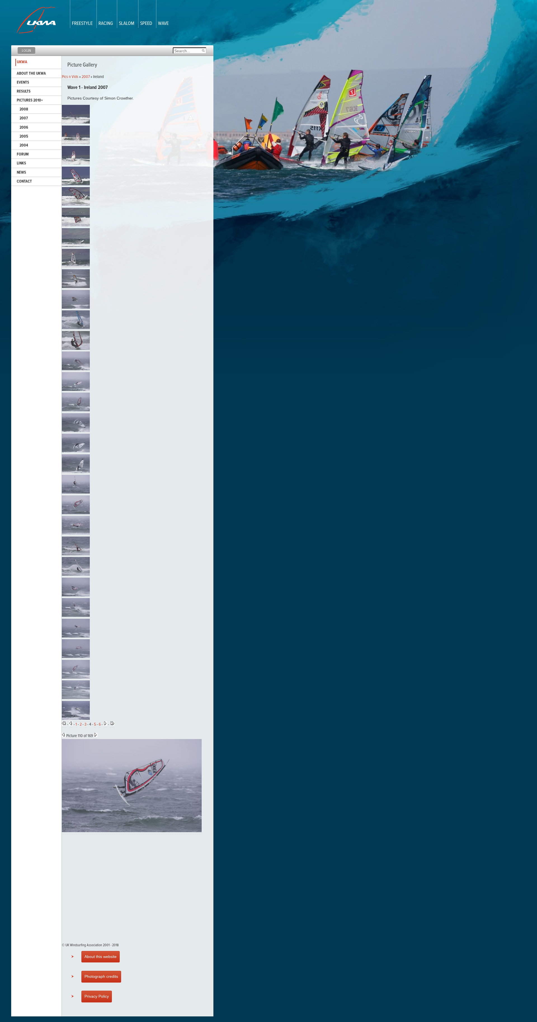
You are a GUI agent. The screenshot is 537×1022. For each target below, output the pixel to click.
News (21, 172)
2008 (24, 109)
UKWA (22, 62)
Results (23, 91)
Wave (163, 23)
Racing (105, 23)
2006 (24, 127)
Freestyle (82, 23)
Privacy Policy (96, 996)
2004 (24, 145)
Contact (24, 181)
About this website (100, 956)
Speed (146, 23)
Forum (23, 154)
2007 (24, 118)
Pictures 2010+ (30, 100)
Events (23, 82)
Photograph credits (101, 976)
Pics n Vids (70, 77)
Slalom (126, 23)
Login (26, 50)
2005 (24, 136)
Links (21, 163)
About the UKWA (31, 73)
